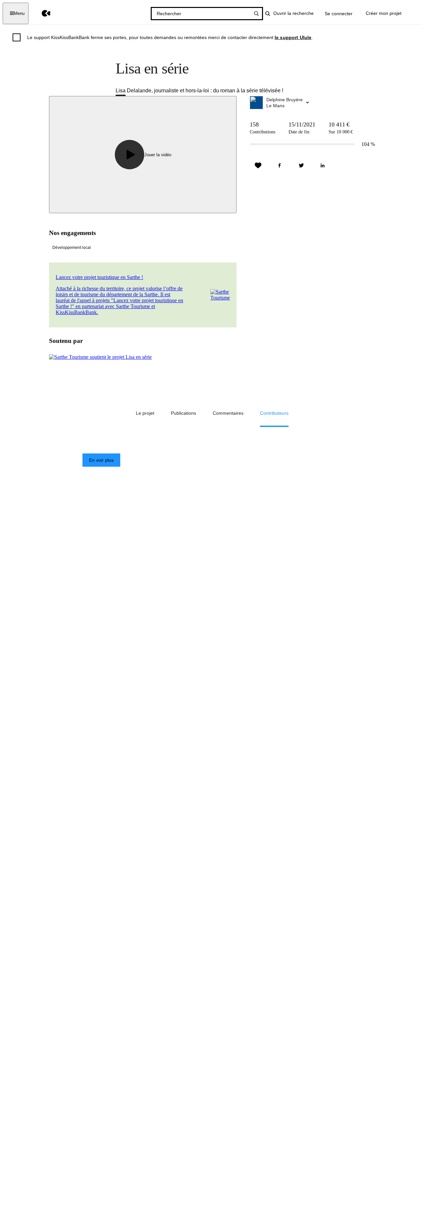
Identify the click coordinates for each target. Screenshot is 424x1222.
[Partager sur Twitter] (301, 165)
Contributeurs (274, 413)
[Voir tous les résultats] (256, 13)
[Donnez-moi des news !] (258, 165)
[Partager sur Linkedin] (322, 165)
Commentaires (228, 413)
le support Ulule (293, 37)
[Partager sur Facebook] (279, 165)
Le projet (145, 413)
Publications (183, 413)
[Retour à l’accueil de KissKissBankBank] (41, 13)
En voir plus (101, 460)
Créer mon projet (383, 13)
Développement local (71, 247)
